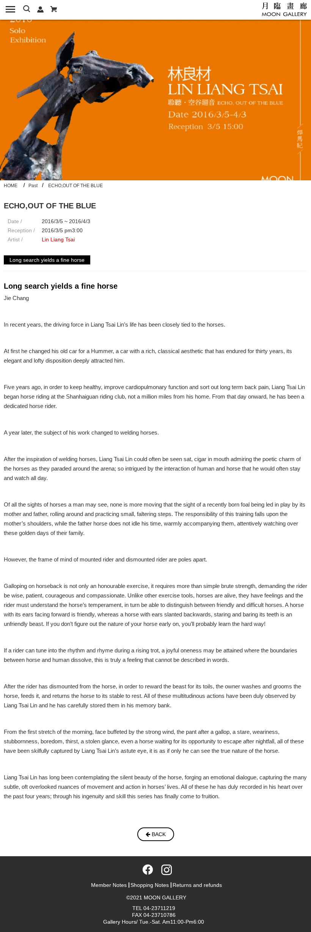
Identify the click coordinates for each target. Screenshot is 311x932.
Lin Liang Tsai (58, 239)
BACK (158, 834)
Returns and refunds (197, 885)
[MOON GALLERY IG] (164, 872)
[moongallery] (284, 9)
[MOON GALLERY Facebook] (146, 872)
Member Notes (109, 885)
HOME (10, 185)
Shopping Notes (149, 885)
